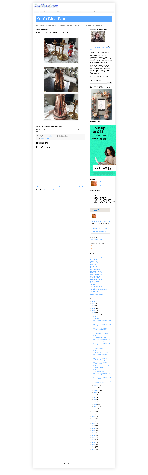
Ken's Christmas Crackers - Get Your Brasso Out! (101, 344)
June (95, 397)
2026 (93, 301)
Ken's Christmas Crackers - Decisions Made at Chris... (101, 351)
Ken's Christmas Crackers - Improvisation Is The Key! (100, 332)
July (95, 394)
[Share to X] (63, 136)
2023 (93, 308)
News (86, 11)
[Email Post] (57, 136)
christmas (47, 138)
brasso (42, 138)
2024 (93, 305)
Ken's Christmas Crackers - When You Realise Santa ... (102, 347)
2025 (93, 303)
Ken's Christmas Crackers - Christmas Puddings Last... (101, 359)
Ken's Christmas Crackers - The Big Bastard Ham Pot (102, 370)
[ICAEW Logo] (104, 206)
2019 (93, 414)
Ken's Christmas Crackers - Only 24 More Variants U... (102, 381)
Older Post (82, 187)
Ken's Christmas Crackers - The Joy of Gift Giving (102, 340)
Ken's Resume (67, 11)
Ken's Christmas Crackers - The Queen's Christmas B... (102, 329)
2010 (93, 435)
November (97, 385)
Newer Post (40, 187)
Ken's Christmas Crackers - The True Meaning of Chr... (102, 336)
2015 (93, 423)
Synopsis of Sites (77, 11)
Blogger (81, 463)
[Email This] (60, 136)
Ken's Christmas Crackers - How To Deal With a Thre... (102, 378)
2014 (93, 425)
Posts (94, 246)
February (96, 406)
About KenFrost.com (46, 11)
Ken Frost (103, 181)
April (95, 401)
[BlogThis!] (62, 136)
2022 (93, 310)
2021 (93, 312)
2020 (93, 411)
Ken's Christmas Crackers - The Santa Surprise (102, 366)
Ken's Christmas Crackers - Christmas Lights (100, 355)
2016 (93, 421)
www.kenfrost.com (99, 47)
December (97, 314)
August (96, 392)
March (95, 404)
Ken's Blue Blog (101, 46)
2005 (93, 447)
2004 (93, 449)
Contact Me (94, 11)
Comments (95, 249)
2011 (93, 432)
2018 (93, 416)
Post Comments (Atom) (50, 189)
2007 (93, 442)
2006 (93, 444)
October (96, 387)
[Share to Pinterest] (67, 136)
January (96, 408)
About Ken (57, 11)
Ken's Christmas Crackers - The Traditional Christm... (102, 374)
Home (36, 11)
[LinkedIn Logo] (100, 233)
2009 (93, 437)
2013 (93, 428)
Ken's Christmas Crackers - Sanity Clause (100, 362)
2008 (93, 439)
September (97, 390)
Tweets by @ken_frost (96, 239)
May (95, 399)
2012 (93, 430)
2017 (93, 418)
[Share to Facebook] (65, 136)
